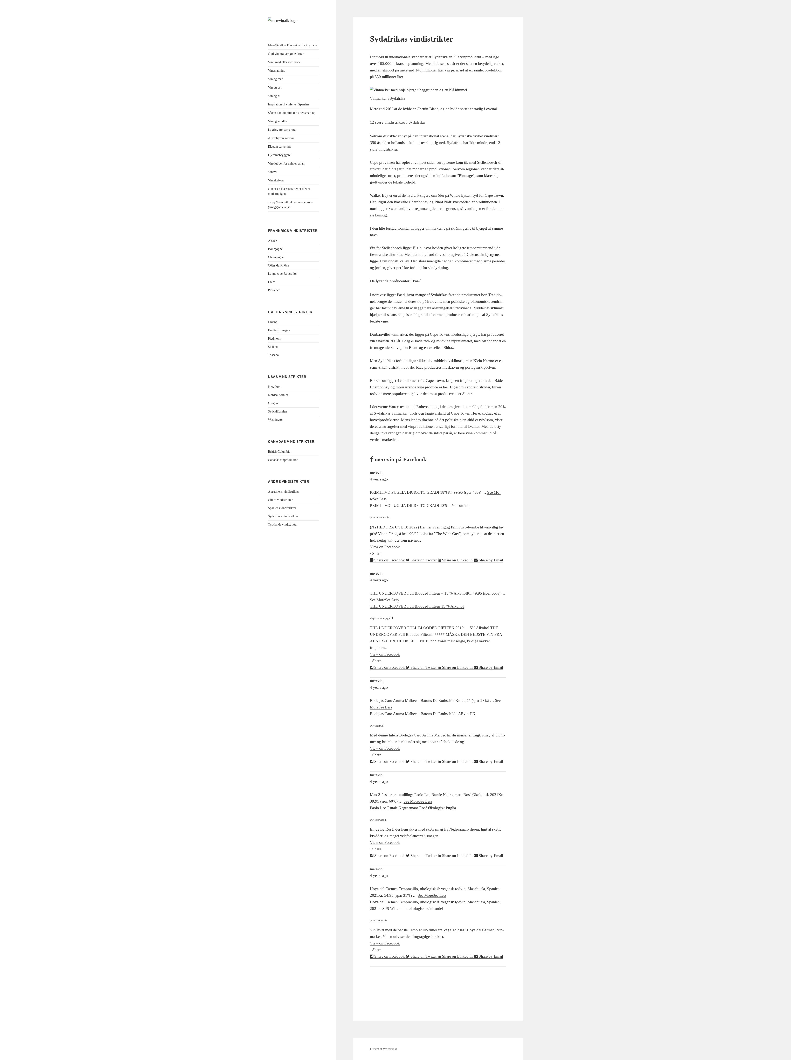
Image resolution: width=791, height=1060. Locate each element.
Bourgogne (275, 249)
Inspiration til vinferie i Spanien (288, 104)
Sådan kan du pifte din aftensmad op (291, 113)
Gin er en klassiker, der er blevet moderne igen (289, 191)
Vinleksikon (276, 180)
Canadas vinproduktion (283, 460)
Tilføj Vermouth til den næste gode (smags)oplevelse (290, 204)
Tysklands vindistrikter (282, 524)
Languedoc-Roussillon (282, 273)
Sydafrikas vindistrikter (283, 516)
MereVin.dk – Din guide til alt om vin (292, 45)
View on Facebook (385, 547)
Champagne (276, 257)
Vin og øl (274, 96)
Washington (275, 419)
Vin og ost (274, 87)
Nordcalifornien (278, 395)
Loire (271, 282)
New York (274, 386)
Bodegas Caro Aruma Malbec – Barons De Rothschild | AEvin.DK (422, 714)
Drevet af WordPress (383, 1049)
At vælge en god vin (281, 138)
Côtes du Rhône (278, 265)
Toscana (273, 355)
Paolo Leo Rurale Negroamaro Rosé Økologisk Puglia (413, 808)
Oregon (273, 403)
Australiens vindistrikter (283, 491)
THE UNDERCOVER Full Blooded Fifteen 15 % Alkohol (417, 606)
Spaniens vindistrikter (282, 508)
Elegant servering (279, 146)
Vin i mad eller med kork (284, 62)
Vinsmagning (276, 70)
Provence (274, 290)
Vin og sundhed (278, 121)
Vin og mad (275, 79)
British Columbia (279, 451)
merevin (376, 472)
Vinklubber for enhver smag (286, 163)
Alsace (272, 240)
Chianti (272, 322)
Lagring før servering (282, 129)
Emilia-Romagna (279, 330)
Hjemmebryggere (279, 155)
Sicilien (273, 346)
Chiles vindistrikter (280, 499)
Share (376, 553)
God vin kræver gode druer (285, 53)
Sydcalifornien (277, 411)
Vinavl (272, 172)
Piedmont (274, 338)
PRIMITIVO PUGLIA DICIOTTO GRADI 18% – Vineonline (419, 505)
